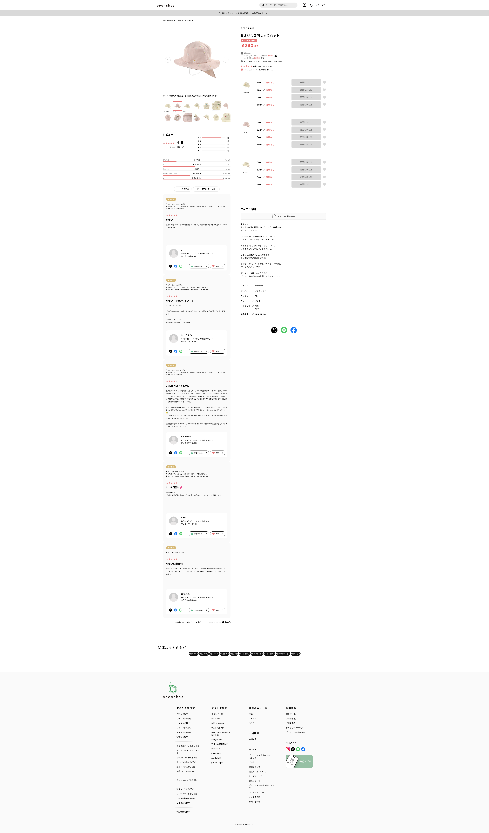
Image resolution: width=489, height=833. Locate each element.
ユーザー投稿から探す (186, 798)
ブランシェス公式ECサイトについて (260, 756)
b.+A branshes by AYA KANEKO (220, 733)
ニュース (252, 718)
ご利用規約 (290, 723)
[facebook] (303, 749)
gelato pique (217, 762)
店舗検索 (252, 739)
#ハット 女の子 (244, 654)
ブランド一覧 (217, 714)
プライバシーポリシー (295, 732)
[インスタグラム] (288, 749)
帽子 (257, 295)
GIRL (257, 306)
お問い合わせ (254, 801)
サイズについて (255, 776)
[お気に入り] (317, 5)
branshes (248, 27)
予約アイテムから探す (185, 771)
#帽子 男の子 (203, 654)
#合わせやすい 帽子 (283, 654)
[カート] (323, 5)
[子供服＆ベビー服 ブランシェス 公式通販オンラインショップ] (166, 5)
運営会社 (289, 714)
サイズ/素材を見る (286, 216)
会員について (254, 780)
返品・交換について (257, 771)
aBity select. (217, 739)
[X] (293, 749)
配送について (254, 767)
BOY (257, 309)
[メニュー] (331, 5)
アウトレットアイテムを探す (187, 751)
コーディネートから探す (186, 793)
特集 (251, 714)
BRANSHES (244, 824)
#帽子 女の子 (193, 654)
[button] (168, 60)
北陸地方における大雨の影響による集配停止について (245, 13)
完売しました (306, 82)
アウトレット (260, 290)
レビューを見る (268, 66)
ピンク (258, 301)
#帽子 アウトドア (257, 654)
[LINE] (298, 749)
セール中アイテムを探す (186, 757)
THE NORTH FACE (219, 744)
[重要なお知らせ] (311, 5)
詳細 (276, 56)
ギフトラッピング (256, 792)
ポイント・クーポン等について (261, 786)
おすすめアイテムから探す (187, 746)
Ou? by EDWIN (217, 727)
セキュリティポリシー (295, 727)
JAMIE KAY (216, 758)
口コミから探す (183, 803)
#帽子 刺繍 (234, 654)
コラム (252, 723)
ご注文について (255, 762)
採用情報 (289, 718)
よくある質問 (254, 797)
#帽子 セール (214, 654)
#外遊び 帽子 (224, 654)
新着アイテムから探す (185, 766)
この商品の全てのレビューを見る (187, 622)
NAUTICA (215, 748)
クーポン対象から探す (186, 762)
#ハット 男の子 (269, 654)
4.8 (180, 142)
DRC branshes (217, 723)
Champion (216, 753)
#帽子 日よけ (295, 654)
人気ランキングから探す (187, 780)
